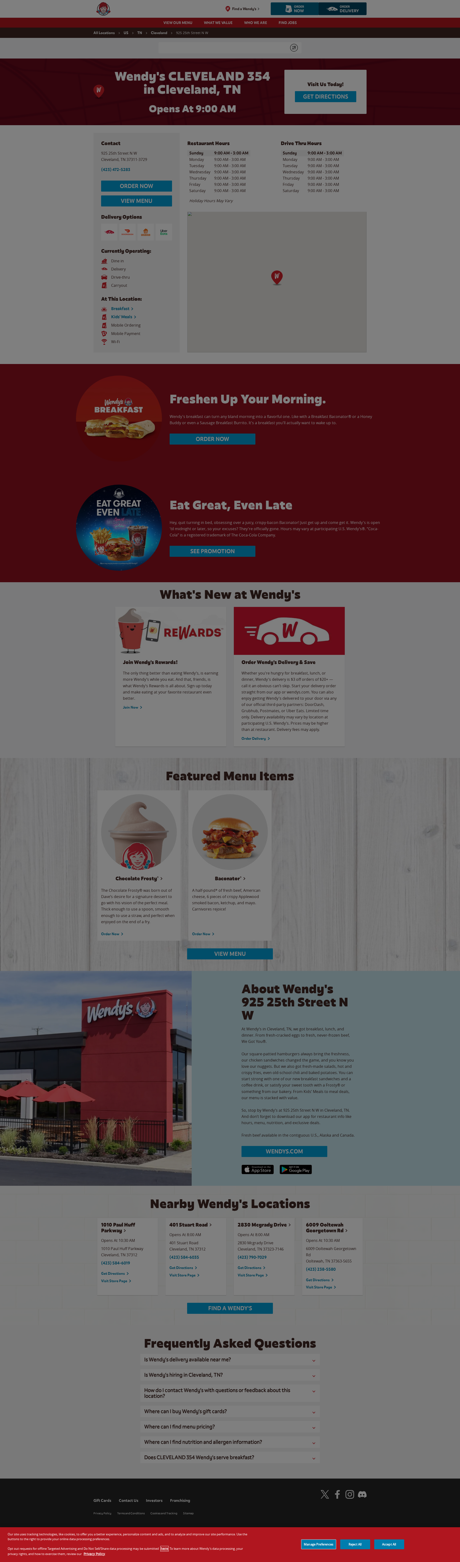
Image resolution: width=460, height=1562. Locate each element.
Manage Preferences (318, 1544)
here (164, 1548)
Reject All (355, 1544)
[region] (230, 1544)
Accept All (389, 1544)
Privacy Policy (94, 1553)
